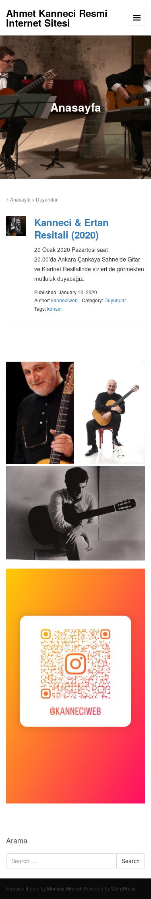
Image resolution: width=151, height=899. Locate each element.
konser (54, 308)
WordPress (123, 888)
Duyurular (115, 300)
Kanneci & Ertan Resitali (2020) (71, 228)
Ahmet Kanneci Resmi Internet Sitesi (57, 17)
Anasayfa (20, 199)
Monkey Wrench (65, 888)
